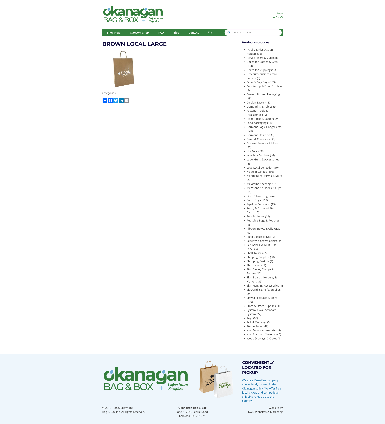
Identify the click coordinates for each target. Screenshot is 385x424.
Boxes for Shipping (259, 70)
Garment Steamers (258, 135)
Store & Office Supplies (261, 306)
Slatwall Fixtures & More (262, 298)
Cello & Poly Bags (258, 82)
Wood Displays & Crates (262, 338)
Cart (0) (279, 17)
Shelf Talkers (255, 253)
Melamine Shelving (259, 184)
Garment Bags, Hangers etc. (264, 127)
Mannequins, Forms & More (264, 175)
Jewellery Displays (258, 155)
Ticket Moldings (256, 322)
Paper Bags (254, 200)
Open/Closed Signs (259, 196)
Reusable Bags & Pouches (263, 220)
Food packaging (256, 123)
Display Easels (256, 102)
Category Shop (139, 32)
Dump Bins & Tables (260, 106)
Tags (250, 318)
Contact (194, 32)
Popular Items (255, 216)
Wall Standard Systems (261, 334)
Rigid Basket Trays (258, 237)
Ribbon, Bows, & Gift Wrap (263, 228)
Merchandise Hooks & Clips (264, 188)
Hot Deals (253, 151)
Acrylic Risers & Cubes (261, 58)
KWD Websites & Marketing (265, 412)
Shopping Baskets (258, 261)
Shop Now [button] (113, 32)
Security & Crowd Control (262, 241)
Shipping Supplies (258, 257)
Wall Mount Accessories (262, 330)
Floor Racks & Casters (260, 119)
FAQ (161, 32)
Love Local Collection (260, 167)
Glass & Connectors (259, 139)
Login (280, 13)
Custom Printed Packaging (263, 94)
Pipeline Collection (258, 204)
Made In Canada (257, 171)
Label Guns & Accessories (263, 159)
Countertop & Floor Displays (264, 86)
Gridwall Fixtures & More (262, 143)
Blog (176, 32)
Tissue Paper (255, 326)
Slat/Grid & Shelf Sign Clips (264, 289)
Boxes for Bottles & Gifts (262, 62)
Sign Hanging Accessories (263, 285)
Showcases (254, 265)
